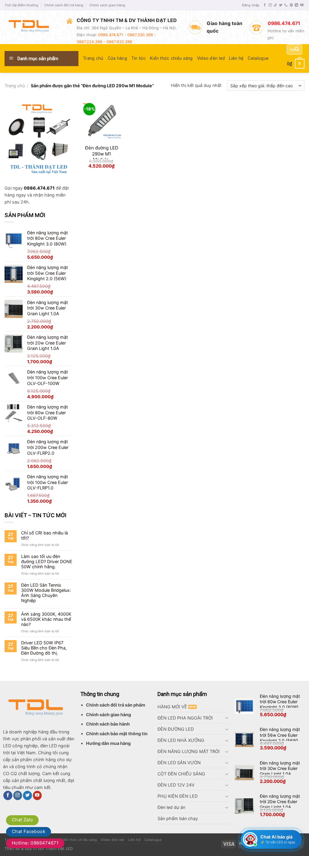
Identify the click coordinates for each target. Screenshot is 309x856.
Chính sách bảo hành (108, 723)
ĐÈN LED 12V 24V (176, 784)
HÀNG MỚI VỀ (172, 706)
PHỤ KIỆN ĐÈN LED (178, 796)
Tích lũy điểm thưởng (21, 5)
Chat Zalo (22, 819)
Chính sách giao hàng (107, 5)
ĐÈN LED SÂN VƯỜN (179, 762)
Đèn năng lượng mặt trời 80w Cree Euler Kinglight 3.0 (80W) (280, 702)
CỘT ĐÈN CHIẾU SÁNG (181, 773)
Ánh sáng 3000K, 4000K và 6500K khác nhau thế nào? (46, 619)
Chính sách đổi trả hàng (63, 5)
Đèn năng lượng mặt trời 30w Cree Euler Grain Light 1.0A (280, 768)
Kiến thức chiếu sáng (171, 58)
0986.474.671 (39, 188)
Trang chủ (93, 58)
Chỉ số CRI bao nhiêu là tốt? (44, 535)
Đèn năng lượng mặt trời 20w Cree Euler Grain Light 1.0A (280, 801)
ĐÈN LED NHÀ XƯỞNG (181, 740)
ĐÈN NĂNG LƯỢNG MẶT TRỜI (189, 751)
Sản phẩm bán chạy (178, 818)
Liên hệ (236, 58)
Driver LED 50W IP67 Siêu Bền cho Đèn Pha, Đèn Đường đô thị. (44, 648)
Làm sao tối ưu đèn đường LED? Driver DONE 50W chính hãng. (46, 561)
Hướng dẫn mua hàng (108, 743)
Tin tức (138, 58)
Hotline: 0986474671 (35, 843)
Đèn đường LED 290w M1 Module (101, 153)
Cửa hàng (117, 58)
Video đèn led (211, 58)
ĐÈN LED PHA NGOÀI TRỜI (185, 717)
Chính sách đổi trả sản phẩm (115, 704)
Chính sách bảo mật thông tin (117, 733)
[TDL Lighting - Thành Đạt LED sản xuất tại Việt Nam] (31, 27)
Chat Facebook (28, 831)
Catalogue (258, 58)
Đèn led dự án (171, 807)
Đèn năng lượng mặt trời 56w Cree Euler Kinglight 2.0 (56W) (280, 735)
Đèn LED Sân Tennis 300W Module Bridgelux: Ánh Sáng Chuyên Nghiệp (46, 592)
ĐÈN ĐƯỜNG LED (176, 729)
